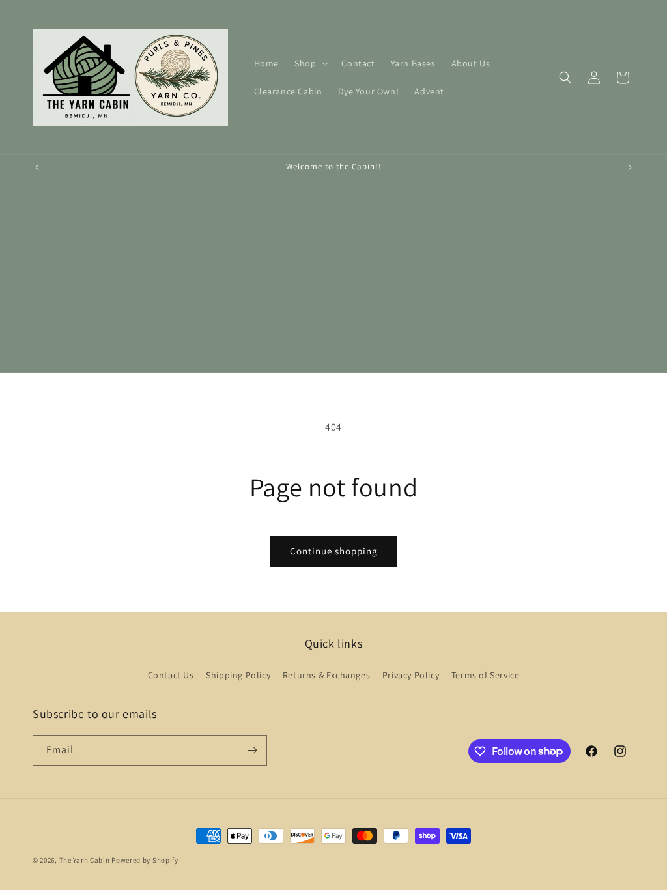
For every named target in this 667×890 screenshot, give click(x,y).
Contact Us (171, 675)
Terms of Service (485, 675)
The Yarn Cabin (84, 860)
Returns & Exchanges (326, 675)
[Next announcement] (630, 167)
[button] (310, 63)
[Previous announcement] (37, 167)
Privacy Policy (410, 675)
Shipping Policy (238, 675)
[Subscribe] (252, 750)
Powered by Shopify (144, 860)
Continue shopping (334, 551)
